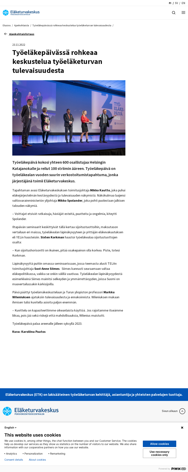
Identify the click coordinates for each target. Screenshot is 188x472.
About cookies (37, 459)
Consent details (13, 459)
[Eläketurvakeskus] (21, 12)
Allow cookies (159, 444)
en (183, 3)
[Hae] (173, 12)
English (9, 427)
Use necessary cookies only (159, 453)
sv (176, 3)
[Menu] (183, 13)
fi (170, 3)
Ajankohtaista (21, 25)
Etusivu (7, 25)
